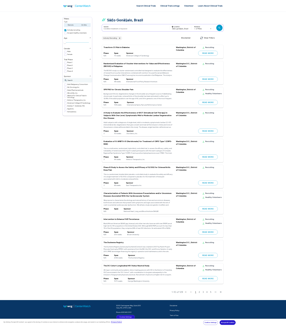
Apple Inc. (70, 109)
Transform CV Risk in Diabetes (117, 47)
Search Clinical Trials (146, 6)
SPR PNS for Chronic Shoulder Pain (118, 89)
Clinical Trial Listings (170, 6)
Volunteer (188, 6)
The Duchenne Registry (114, 242)
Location (177, 27)
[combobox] (135, 27)
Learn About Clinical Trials (210, 6)
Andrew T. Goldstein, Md (76, 106)
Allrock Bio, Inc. (72, 93)
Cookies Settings (125, 317)
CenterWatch (77, 6)
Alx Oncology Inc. (73, 87)
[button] (77, 18)
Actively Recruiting (110, 38)
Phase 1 (69, 62)
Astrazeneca (71, 112)
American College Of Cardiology (78, 103)
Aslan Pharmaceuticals (75, 90)
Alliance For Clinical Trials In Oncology (77, 96)
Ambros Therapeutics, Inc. (76, 100)
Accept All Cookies (227, 322)
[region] (143, 322)
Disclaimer (173, 306)
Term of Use (174, 315)
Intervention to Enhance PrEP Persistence (121, 219)
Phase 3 (70, 68)
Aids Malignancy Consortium (77, 84)
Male (68, 51)
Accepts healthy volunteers (77, 33)
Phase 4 (70, 71)
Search (106, 27)
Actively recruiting (73, 30)
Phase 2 (70, 65)
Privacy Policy (174, 310)
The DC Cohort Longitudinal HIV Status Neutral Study (126, 266)
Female (69, 54)
